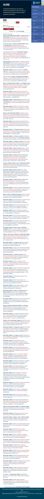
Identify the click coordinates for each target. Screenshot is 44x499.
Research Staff (35, 34)
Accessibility (35, 40)
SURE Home (35, 10)
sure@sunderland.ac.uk (23, 492)
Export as (5, 26)
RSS (29, 26)
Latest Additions (36, 27)
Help (33, 37)
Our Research (35, 13)
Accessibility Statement (22, 496)
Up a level (6, 25)
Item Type (15, 31)
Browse (34, 20)
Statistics (34, 30)
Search (34, 23)
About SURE (35, 17)
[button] (8, 29)
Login (5, 20)
